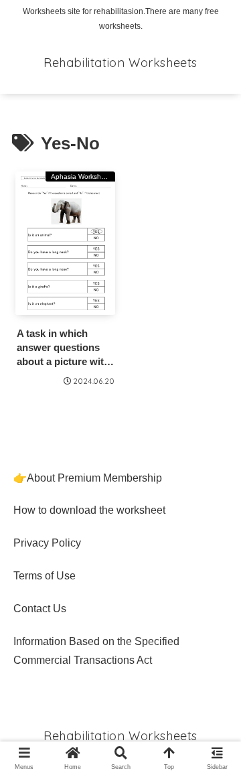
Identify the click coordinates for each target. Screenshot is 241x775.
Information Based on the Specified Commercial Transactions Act (96, 651)
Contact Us (39, 608)
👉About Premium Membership (87, 478)
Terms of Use (44, 575)
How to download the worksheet (89, 510)
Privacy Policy (47, 543)
